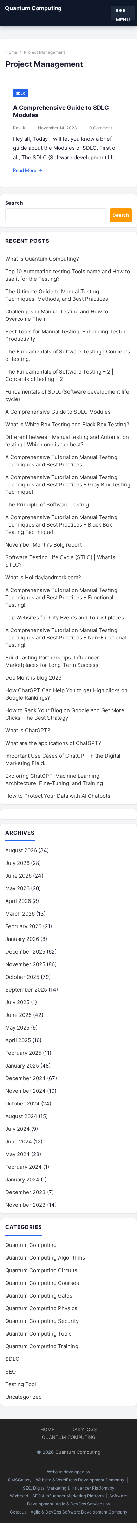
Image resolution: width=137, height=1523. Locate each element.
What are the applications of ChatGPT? (53, 743)
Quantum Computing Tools (38, 1333)
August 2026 (21, 850)
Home (11, 52)
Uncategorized (23, 1397)
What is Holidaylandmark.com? (43, 577)
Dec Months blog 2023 (33, 677)
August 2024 (21, 1116)
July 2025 (17, 1002)
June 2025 (18, 1015)
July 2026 (17, 863)
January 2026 (22, 939)
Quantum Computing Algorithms (45, 1257)
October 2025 (22, 977)
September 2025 (26, 989)
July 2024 (17, 1129)
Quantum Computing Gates (38, 1295)
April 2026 (18, 901)
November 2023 (25, 1205)
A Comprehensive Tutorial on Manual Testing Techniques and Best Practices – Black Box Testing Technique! (61, 524)
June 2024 (18, 1141)
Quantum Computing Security (42, 1321)
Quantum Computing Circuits (41, 1270)
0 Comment (100, 127)
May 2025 (17, 1027)
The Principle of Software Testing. (47, 504)
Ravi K (19, 127)
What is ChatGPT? (27, 730)
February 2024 (23, 1167)
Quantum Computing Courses (42, 1283)
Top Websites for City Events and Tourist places (64, 617)
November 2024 (25, 1091)
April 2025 (18, 1040)
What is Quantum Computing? (42, 258)
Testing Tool (20, 1384)
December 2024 (25, 1078)
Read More (28, 170)
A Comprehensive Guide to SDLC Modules (58, 411)
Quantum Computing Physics (41, 1308)
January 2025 (22, 1065)
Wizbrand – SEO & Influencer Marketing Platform (57, 1495)
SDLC (21, 93)
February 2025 (23, 1053)
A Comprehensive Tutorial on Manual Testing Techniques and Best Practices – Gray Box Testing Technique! (67, 484)
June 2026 (18, 875)
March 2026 (20, 913)
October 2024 (22, 1103)
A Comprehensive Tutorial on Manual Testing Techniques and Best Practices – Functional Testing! (61, 597)
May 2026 (17, 888)
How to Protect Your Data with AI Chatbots (57, 795)
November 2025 (25, 964)
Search (14, 202)
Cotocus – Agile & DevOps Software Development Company (69, 1512)
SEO (10, 1371)
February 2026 (23, 926)
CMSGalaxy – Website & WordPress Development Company (66, 1480)
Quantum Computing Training (41, 1346)
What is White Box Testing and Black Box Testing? (67, 424)
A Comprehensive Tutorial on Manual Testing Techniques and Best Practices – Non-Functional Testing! (65, 637)
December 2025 (25, 951)
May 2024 (17, 1154)
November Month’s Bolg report (43, 544)
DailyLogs (84, 1429)
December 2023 (25, 1192)
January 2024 (22, 1179)
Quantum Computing (33, 8)
